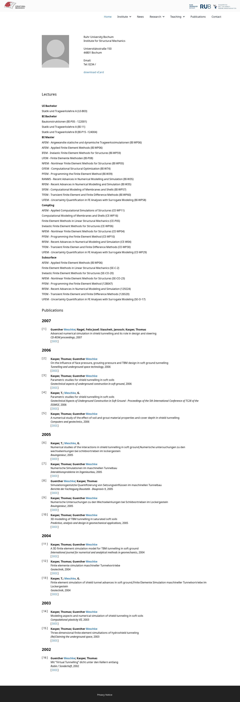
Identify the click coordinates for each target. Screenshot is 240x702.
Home (108, 16)
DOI (54, 341)
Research (155, 16)
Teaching (175, 16)
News (140, 16)
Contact (216, 16)
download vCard (94, 72)
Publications (198, 16)
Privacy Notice (104, 694)
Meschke (69, 329)
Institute (122, 16)
